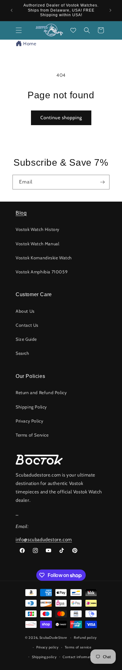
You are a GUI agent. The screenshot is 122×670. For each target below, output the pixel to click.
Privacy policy (47, 647)
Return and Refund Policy (41, 392)
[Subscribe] (102, 182)
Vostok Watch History (37, 229)
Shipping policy (44, 657)
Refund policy (85, 637)
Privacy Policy (29, 421)
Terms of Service (32, 435)
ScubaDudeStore (53, 637)
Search (22, 353)
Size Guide (26, 339)
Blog (21, 213)
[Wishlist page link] (73, 30)
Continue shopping (61, 117)
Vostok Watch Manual (37, 244)
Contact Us (27, 325)
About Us (25, 311)
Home (29, 43)
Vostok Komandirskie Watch (44, 258)
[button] (19, 30)
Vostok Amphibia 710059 (42, 272)
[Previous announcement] (11, 10)
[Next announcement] (110, 10)
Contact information (79, 657)
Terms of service (78, 647)
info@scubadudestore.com (44, 539)
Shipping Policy (31, 407)
